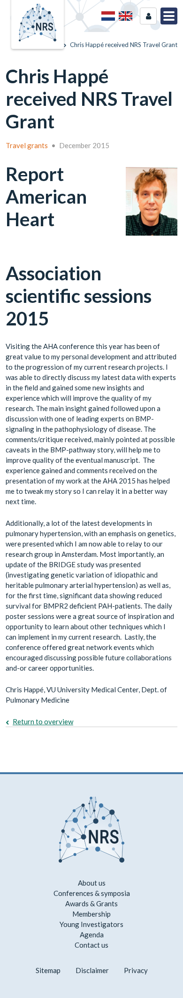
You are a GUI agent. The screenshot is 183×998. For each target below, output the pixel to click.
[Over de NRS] (108, 16)
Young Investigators (91, 924)
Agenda (92, 934)
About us (92, 883)
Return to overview (43, 721)
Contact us (91, 945)
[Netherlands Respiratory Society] (37, 21)
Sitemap (48, 970)
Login (148, 16)
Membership (91, 914)
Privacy (136, 970)
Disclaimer (92, 970)
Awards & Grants (91, 903)
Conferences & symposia (91, 893)
